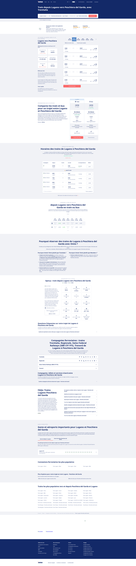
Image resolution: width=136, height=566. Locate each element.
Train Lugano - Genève (72, 490)
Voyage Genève (86, 544)
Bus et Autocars (56, 542)
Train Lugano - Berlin (72, 493)
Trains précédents (48, 191)
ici (77, 195)
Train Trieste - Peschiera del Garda (60, 507)
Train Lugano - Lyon (72, 497)
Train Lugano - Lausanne (58, 495)
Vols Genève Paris (72, 544)
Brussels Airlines (71, 551)
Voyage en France (87, 546)
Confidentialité (70, 562)
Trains (46, 1)
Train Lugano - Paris (42, 490)
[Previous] (52, 219)
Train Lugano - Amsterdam (43, 495)
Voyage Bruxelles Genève (88, 551)
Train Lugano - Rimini (42, 466)
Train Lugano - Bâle (87, 466)
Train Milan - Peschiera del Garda (74, 502)
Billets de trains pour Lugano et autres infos (47, 478)
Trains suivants (89, 191)
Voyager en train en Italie (51, 513)
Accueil (39, 513)
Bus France (55, 551)
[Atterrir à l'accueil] (41, 2)
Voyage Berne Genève (87, 553)
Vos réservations (81, 1)
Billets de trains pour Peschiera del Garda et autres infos (79, 478)
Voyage (84, 542)
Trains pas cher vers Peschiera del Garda (65, 513)
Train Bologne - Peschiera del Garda (45, 505)
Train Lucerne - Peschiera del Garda (90, 502)
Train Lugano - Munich (87, 495)
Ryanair (69, 553)
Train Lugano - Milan (57, 466)
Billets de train (41, 542)
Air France (70, 548)
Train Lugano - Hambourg (88, 500)
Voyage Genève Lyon (87, 549)
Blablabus (55, 544)
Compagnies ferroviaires (43, 544)
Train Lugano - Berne (87, 493)
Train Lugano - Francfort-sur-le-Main (75, 500)
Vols (51, 1)
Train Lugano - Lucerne (42, 497)
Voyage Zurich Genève (88, 554)
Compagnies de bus (57, 553)
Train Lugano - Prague (57, 500)
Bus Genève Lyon (56, 548)
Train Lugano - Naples (57, 497)
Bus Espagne (55, 549)
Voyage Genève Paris (87, 548)
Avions (69, 542)
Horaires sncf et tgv (42, 553)
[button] (65, 16)
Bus (48, 1)
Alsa (54, 546)
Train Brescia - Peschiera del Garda (90, 505)
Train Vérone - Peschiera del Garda (75, 505)
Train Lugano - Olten (72, 466)
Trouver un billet (43, 53)
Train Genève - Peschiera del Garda (60, 502)
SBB (39, 549)
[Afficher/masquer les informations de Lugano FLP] (96, 452)
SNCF (39, 546)
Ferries (54, 1)
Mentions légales (51, 562)
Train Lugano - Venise (42, 500)
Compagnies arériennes (73, 546)
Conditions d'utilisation (61, 562)
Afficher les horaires (42, 66)
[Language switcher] (74, 2)
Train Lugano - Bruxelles (73, 495)
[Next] (96, 39)
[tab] (69, 43)
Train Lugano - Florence (87, 497)
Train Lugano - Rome (57, 493)
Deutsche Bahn (41, 548)
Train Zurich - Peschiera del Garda (44, 502)
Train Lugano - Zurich (57, 490)
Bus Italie (55, 554)
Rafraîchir (67, 157)
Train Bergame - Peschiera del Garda (45, 507)
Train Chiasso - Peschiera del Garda (60, 505)
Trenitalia (40, 551)
